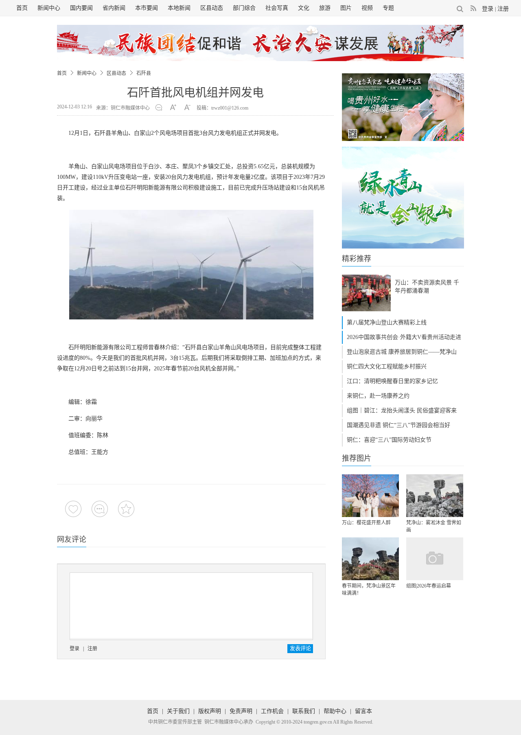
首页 (22, 8)
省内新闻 (114, 8)
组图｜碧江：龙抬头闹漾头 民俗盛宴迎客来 (402, 410)
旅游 (325, 8)
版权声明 (209, 711)
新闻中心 (48, 8)
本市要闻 (146, 8)
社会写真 (276, 8)
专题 (388, 8)
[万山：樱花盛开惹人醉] (370, 495)
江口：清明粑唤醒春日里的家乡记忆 (392, 381)
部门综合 (244, 8)
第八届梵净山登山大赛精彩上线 (387, 322)
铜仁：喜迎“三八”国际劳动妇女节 (389, 440)
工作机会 (272, 711)
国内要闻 (81, 8)
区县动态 (211, 8)
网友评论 (71, 539)
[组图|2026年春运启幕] (434, 558)
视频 (367, 8)
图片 (346, 8)
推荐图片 (356, 458)
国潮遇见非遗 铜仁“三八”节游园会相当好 (398, 425)
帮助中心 (335, 711)
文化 (303, 8)
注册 (503, 9)
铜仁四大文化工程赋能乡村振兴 (387, 366)
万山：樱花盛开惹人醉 (366, 523)
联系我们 (303, 711)
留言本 (363, 711)
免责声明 (241, 711)
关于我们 (178, 711)
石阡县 (143, 73)
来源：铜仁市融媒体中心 (123, 108)
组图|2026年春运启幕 (428, 586)
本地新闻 (179, 8)
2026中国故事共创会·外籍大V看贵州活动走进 (404, 337)
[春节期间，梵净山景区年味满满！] (370, 558)
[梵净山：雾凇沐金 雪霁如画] (434, 495)
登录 (487, 9)
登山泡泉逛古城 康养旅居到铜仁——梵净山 (402, 352)
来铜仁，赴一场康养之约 (378, 396)
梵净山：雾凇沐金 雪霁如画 (433, 526)
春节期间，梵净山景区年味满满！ (369, 589)
